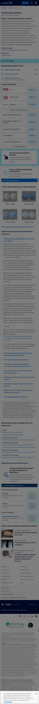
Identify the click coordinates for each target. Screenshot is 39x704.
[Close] (36, 694)
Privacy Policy (8, 702)
